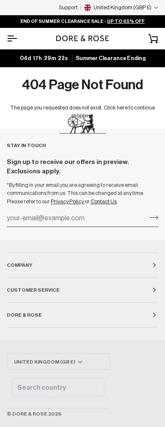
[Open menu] (19, 38)
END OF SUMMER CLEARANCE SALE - (82, 21)
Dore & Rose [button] (24, 315)
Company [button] (20, 265)
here (122, 107)
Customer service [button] (33, 290)
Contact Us (104, 201)
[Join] (151, 217)
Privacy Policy (68, 201)
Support (68, 7)
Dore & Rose (29, 413)
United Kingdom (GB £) (44, 361)
